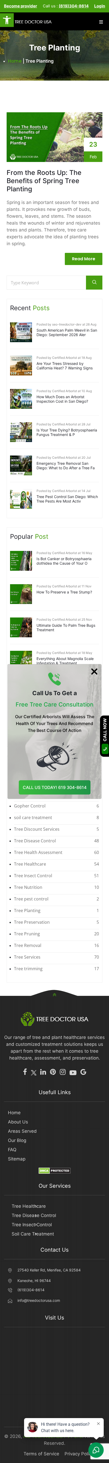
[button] (7, 20)
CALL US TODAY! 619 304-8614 (55, 787)
